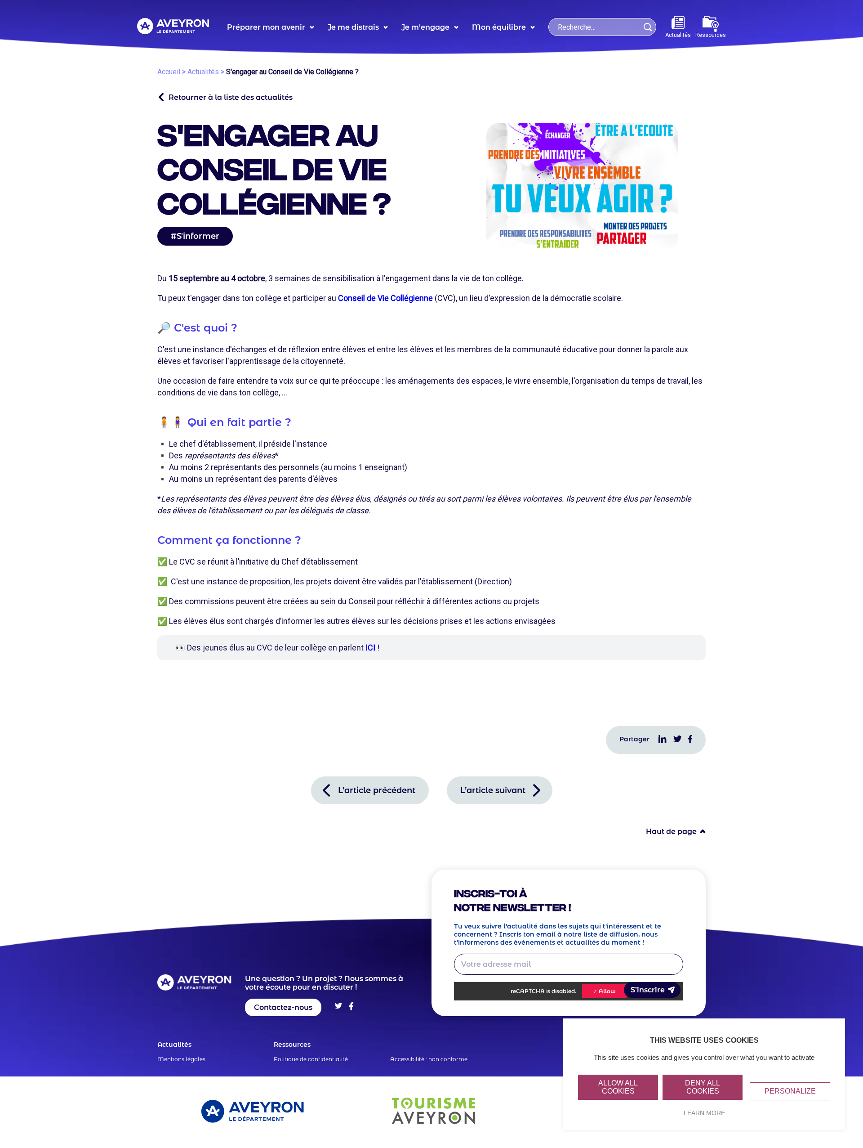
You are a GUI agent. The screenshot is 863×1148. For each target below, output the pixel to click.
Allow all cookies (618, 1087)
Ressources (710, 35)
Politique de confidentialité (311, 1059)
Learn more (704, 1113)
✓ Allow (604, 991)
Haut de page (671, 831)
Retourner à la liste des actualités (231, 97)
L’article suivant (492, 790)
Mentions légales (181, 1059)
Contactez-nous (283, 1007)
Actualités (678, 35)
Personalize (790, 1091)
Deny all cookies (702, 1087)
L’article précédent (376, 790)
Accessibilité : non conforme (428, 1059)
